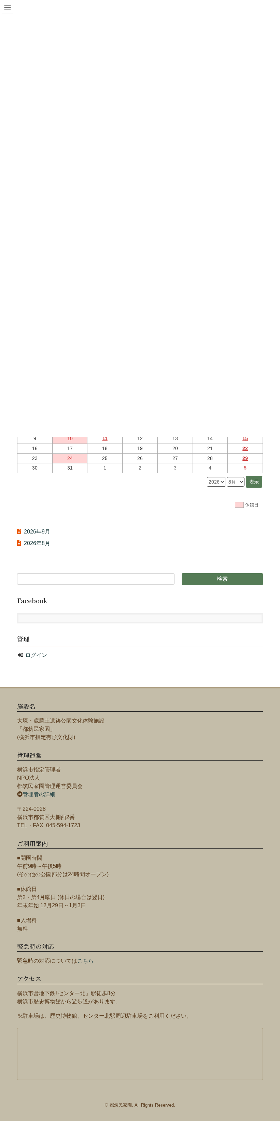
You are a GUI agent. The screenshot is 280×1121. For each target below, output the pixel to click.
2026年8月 (37, 543)
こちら (85, 961)
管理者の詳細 (39, 794)
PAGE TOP (274, 1078)
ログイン (36, 655)
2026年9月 (37, 532)
